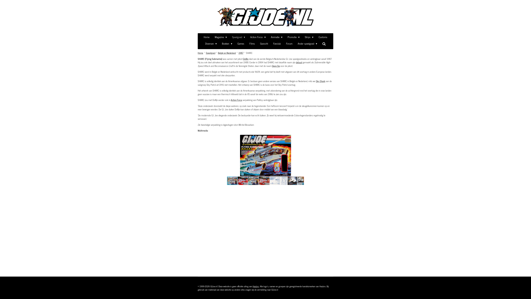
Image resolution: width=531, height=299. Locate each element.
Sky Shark (320, 81)
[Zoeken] (324, 44)
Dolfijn (245, 59)
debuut (299, 62)
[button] (304, 137)
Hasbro (256, 286)
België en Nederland (227, 53)
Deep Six (276, 66)
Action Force (236, 100)
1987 (241, 53)
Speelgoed (210, 53)
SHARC (249, 53)
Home (200, 53)
